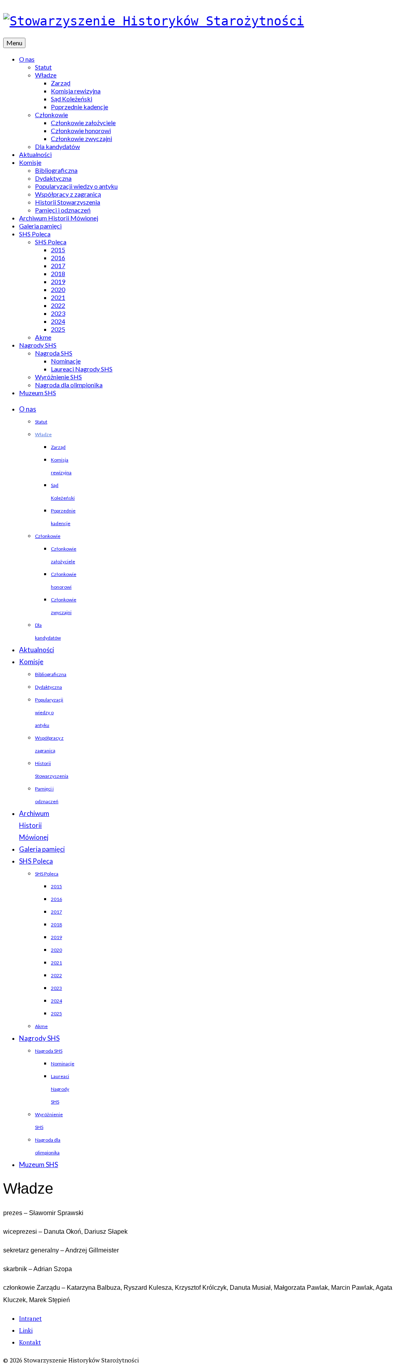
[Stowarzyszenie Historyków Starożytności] (203, 21)
